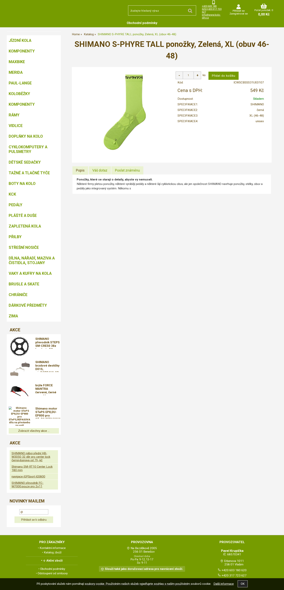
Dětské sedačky (25, 162)
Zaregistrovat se (239, 13)
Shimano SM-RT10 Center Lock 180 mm (32, 468)
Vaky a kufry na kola (30, 273)
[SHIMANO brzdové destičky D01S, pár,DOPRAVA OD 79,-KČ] (19, 369)
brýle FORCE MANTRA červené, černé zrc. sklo (45, 389)
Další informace (223, 584)
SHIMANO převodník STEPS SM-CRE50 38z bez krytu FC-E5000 (47, 343)
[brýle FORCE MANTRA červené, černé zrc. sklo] (19, 392)
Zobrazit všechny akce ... (33, 431)
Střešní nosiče (24, 247)
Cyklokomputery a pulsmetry (28, 149)
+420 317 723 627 (234, 575)
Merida (16, 72)
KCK (12, 194)
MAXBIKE (17, 61)
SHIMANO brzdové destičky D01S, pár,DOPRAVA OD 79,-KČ (47, 366)
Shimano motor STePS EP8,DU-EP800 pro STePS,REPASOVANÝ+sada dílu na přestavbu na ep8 (48, 412)
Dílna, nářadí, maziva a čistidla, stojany (32, 260)
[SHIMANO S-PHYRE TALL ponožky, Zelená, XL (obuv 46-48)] (124, 112)
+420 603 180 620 (234, 570)
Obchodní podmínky (142, 23)
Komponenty (22, 51)
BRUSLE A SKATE (24, 284)
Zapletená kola (25, 226)
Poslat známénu (127, 170)
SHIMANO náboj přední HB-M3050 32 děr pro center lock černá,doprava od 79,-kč (31, 457)
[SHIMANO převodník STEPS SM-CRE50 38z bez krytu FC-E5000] (19, 346)
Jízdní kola (20, 40)
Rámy (14, 115)
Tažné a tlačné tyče (29, 173)
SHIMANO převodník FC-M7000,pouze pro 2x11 (27, 484)
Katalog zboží (52, 552)
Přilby (15, 236)
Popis (80, 170)
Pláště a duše (23, 215)
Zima (13, 316)
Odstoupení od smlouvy (53, 573)
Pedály (15, 205)
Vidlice (16, 125)
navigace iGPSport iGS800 (28, 476)
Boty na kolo (22, 183)
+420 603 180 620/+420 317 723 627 (212, 9)
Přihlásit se (239, 10)
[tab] (80, 170)
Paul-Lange (20, 83)
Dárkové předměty (28, 305)
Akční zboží (54, 560)
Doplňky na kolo (26, 136)
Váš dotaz (99, 170)
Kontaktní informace (53, 548)
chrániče (18, 294)
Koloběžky (19, 93)
